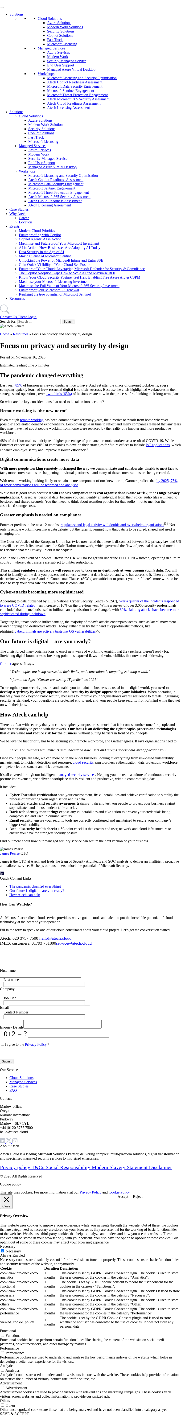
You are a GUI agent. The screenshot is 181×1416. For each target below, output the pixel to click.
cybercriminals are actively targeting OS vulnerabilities (55, 631)
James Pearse (10, 853)
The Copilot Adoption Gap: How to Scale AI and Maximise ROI (67, 273)
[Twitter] (9, 1142)
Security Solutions (60, 31)
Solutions (16, 14)
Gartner (5, 664)
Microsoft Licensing (62, 44)
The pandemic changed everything (35, 886)
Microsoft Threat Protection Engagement (77, 95)
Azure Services (58, 52)
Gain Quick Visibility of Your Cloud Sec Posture (55, 265)
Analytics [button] (7, 1366)
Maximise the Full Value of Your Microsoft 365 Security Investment (69, 286)
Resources (17, 298)
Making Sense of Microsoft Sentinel (45, 256)
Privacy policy (16, 1167)
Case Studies (19, 209)
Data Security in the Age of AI (41, 252)
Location (25, 222)
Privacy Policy (35, 1044)
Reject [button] (137, 1196)
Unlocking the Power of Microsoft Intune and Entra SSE (61, 260)
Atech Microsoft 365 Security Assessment (78, 99)
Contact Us (9, 317)
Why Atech (17, 214)
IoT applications (158, 445)
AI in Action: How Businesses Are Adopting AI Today (59, 248)
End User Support (60, 65)
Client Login (27, 317)
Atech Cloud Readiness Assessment (73, 103)
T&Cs (39, 1167)
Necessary (13, 1251)
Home (4, 334)
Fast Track (55, 40)
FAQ (13, 1090)
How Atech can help (24, 895)
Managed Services (51, 48)
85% (18, 385)
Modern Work (57, 57)
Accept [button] (123, 1196)
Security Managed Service (66, 61)
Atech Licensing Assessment (68, 108)
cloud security (83, 762)
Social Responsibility (69, 1167)
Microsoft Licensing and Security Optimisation (82, 78)
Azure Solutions (59, 23)
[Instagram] (14, 1142)
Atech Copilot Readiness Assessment (74, 82)
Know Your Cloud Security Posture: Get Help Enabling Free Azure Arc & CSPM (79, 277)
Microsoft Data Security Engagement (74, 86)
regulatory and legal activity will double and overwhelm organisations (112, 525)
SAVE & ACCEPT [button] (14, 1414)
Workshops (46, 74)
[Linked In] (3, 1142)
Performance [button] (9, 1348)
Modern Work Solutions (65, 27)
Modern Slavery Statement (120, 1167)
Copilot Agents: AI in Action (40, 239)
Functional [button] (8, 1331)
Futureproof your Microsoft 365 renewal (49, 290)
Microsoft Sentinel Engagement (70, 91)
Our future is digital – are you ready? (36, 891)
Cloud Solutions (50, 18)
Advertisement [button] (11, 1383)
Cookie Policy (119, 1192)
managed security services (76, 775)
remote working (32, 420)
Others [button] (5, 1401)
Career (24, 218)
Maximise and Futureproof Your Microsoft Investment (59, 243)
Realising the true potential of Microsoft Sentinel (55, 294)
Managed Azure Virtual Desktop (71, 69)
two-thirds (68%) (59, 394)
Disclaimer (160, 1167)
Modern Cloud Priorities (37, 231)
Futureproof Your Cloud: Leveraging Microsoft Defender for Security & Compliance (82, 269)
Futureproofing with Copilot (40, 235)
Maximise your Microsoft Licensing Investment (54, 282)
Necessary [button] (7, 1246)
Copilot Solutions (60, 35)
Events (14, 226)
